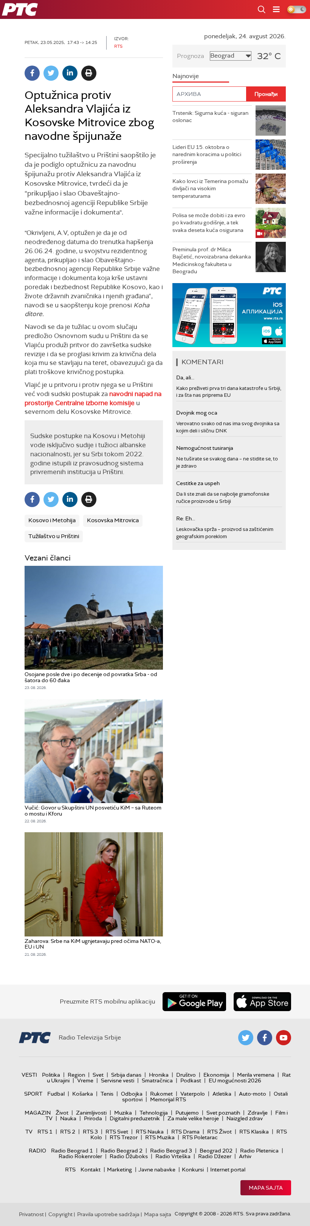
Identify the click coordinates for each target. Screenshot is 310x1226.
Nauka (68, 1118)
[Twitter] (51, 73)
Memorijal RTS (168, 1099)
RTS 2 (67, 1131)
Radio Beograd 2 (122, 1150)
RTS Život (219, 1131)
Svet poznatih (223, 1112)
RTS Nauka (150, 1131)
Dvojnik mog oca (196, 412)
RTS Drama (185, 1131)
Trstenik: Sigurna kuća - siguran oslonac (210, 117)
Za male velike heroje (193, 1118)
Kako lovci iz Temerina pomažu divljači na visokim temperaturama (210, 188)
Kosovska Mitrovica (113, 520)
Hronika (159, 1074)
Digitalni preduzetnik (135, 1118)
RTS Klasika (254, 1131)
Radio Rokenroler (80, 1156)
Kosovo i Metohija (52, 520)
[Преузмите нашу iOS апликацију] (262, 1001)
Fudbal (56, 1093)
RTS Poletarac (200, 1137)
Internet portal (227, 1169)
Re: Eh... (185, 518)
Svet (98, 1074)
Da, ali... (185, 377)
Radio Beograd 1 (72, 1150)
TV (29, 1131)
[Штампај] (88, 73)
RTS (70, 1169)
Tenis (107, 1093)
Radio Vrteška (173, 1156)
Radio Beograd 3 (171, 1150)
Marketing (119, 1169)
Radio (37, 1150)
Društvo (186, 1074)
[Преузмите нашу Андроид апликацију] (194, 1001)
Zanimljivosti (91, 1112)
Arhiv (245, 1156)
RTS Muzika (160, 1137)
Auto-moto (252, 1093)
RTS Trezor (124, 1137)
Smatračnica (157, 1080)
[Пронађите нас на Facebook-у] (264, 1037)
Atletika (221, 1093)
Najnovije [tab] (185, 76)
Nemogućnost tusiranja (204, 448)
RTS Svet (116, 1131)
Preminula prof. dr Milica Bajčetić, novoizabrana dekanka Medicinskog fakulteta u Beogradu (211, 260)
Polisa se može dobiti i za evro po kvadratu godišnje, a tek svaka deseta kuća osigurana (208, 222)
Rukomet (161, 1093)
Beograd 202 (216, 1150)
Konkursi (193, 1169)
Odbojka (132, 1093)
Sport (33, 1093)
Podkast (190, 1080)
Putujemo (187, 1112)
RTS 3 (90, 1131)
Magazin (38, 1112)
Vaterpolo (192, 1093)
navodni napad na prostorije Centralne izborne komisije (93, 398)
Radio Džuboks (129, 1156)
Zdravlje (258, 1112)
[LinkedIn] (70, 73)
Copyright (60, 1214)
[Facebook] (32, 73)
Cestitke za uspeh (198, 483)
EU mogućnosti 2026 (235, 1080)
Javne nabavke (156, 1169)
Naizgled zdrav (244, 1118)
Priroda (93, 1118)
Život (62, 1112)
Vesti (29, 1074)
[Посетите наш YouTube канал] (283, 1037)
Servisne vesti (117, 1080)
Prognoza (190, 56)
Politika (51, 1074)
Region (76, 1074)
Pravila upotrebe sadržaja (108, 1214)
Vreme (85, 1080)
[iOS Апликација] (229, 315)
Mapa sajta (266, 1187)
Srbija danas (126, 1074)
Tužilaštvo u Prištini (53, 536)
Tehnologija (154, 1112)
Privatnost (31, 1214)
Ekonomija (216, 1074)
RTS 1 (45, 1131)
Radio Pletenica (259, 1150)
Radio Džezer (214, 1156)
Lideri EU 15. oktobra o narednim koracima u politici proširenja (206, 154)
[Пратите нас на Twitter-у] (245, 1037)
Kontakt (91, 1169)
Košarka (82, 1093)
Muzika (123, 1112)
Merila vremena (255, 1074)
